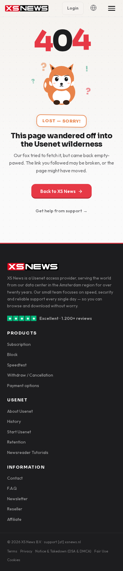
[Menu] (111, 8)
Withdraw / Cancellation (30, 375)
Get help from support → (61, 211)
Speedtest (17, 365)
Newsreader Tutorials (27, 452)
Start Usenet (19, 432)
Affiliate (14, 519)
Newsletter (17, 498)
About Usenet (20, 411)
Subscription (19, 344)
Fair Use (101, 551)
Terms (12, 551)
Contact (15, 478)
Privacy (26, 551)
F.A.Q (12, 488)
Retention (16, 442)
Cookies (13, 560)
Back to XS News (58, 191)
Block (12, 354)
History (14, 421)
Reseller (14, 509)
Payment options (23, 385)
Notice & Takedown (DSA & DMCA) (63, 551)
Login (73, 8)
